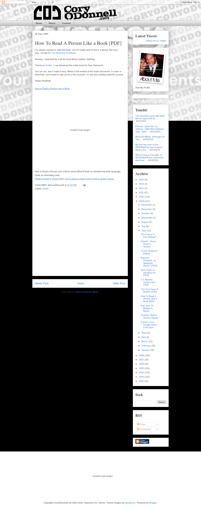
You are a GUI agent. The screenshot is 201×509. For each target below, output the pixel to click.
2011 (141, 192)
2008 (141, 355)
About (52, 23)
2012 (141, 188)
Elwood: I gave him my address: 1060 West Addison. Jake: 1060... (149, 129)
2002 (141, 381)
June (144, 230)
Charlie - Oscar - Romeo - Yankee (149, 244)
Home (39, 23)
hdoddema (130, 502)
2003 (141, 376)
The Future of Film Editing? (148, 235)
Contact (66, 23)
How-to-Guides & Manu (75, 179)
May (143, 332)
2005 (141, 368)
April (144, 337)
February (146, 345)
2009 (141, 201)
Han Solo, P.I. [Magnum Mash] (147, 308)
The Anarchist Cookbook (64, 53)
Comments (145, 429)
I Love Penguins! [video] (149, 252)
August (145, 222)
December (146, 204)
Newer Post (42, 283)
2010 (141, 196)
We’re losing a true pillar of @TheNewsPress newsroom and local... (149, 157)
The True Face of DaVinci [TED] (149, 290)
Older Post (119, 283)
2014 (141, 184)
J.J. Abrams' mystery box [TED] (148, 282)
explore (55, 179)
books (46, 188)
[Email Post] (84, 185)
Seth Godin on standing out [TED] (148, 273)
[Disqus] (80, 234)
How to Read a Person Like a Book (52, 88)
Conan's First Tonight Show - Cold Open (149, 325)
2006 (141, 364)
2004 (141, 372)
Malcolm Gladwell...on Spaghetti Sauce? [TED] (149, 261)
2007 (141, 359)
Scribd (48, 65)
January (145, 350)
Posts (142, 424)
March (144, 341)
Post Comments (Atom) (87, 292)
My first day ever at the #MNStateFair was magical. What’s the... (149, 147)
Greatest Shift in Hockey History (149, 316)
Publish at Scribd (42, 179)
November (146, 209)
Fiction (88, 179)
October (145, 213)
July (143, 226)
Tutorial (110, 179)
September (147, 217)
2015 (141, 179)
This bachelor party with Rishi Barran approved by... (150, 117)
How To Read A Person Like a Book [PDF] (78, 42)
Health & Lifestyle (99, 179)
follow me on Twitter (156, 40)
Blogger (153, 502)
